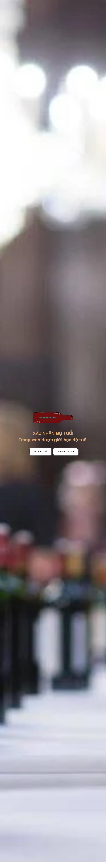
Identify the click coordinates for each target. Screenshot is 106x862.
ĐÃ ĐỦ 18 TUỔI (40, 452)
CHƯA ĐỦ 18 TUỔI (66, 452)
